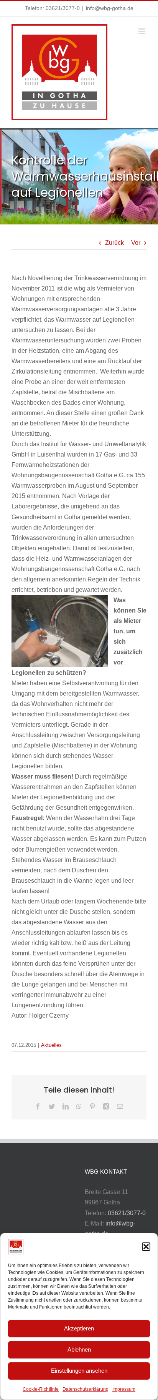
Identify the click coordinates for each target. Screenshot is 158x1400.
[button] (146, 1247)
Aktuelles (51, 1045)
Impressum (123, 1389)
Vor (135, 242)
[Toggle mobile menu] (142, 31)
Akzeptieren (79, 1328)
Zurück (114, 242)
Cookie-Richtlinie (41, 1389)
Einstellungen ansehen (79, 1370)
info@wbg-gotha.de (109, 8)
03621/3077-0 (63, 8)
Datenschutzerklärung (86, 1389)
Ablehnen (79, 1349)
